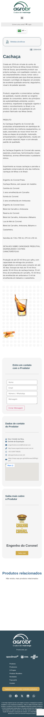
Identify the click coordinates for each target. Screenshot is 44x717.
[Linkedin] (28, 696)
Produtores (13, 667)
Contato (12, 683)
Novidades (13, 677)
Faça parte (13, 680)
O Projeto (13, 670)
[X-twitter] (22, 696)
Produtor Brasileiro (16, 673)
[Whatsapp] (33, 696)
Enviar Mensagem (16, 408)
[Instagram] (10, 696)
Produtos (13, 664)
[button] (22, 18)
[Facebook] (16, 696)
